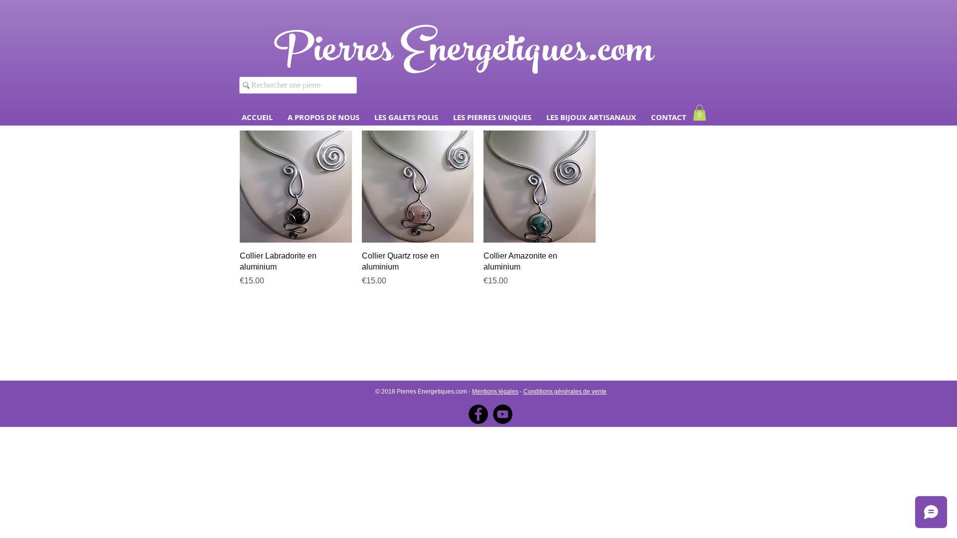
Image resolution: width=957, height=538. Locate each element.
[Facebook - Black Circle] (478, 414)
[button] (406, 118)
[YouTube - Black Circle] (502, 414)
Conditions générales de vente (565, 391)
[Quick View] (296, 187)
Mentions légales (495, 391)
